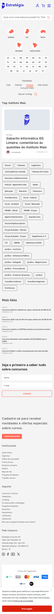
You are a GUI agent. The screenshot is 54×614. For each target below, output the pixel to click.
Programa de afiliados (10, 475)
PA (46, 62)
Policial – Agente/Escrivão (15, 185)
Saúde (35, 185)
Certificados (6, 515)
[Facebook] (8, 554)
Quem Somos (7, 453)
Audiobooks (6, 519)
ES (8, 62)
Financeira (37, 191)
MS (33, 62)
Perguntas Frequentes (10, 506)
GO (14, 62)
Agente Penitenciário (14, 217)
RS (18, 71)
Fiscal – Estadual (12, 204)
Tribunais (21, 165)
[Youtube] (13, 554)
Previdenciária (11, 198)
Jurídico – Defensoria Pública (17, 256)
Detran (8, 165)
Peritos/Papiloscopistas (15, 223)
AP (27, 58)
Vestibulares (6, 496)
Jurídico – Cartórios (13, 249)
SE (30, 71)
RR (11, 71)
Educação (9, 191)
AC (8, 58)
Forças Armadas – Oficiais (15, 230)
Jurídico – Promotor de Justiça (17, 275)
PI (20, 66)
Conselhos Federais (13, 281)
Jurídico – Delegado (13, 262)
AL (14, 58)
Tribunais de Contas (40, 172)
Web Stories (43, 85)
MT (39, 62)
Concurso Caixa (27, 88)
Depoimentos (7, 512)
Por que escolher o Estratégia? (13, 503)
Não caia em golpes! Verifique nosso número (19, 522)
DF (46, 58)
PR (27, 66)
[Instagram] (3, 554)
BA (33, 58)
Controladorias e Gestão (15, 172)
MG (27, 62)
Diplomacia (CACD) (33, 243)
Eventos (5, 468)
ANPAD (17, 243)
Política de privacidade (10, 459)
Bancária (23, 191)
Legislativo (36, 165)
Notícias (18, 85)
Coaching (5, 500)
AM (21, 58)
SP (36, 71)
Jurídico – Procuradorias (15, 268)
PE (14, 66)
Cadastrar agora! (12, 436)
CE (40, 58)
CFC (6, 243)
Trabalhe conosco (8, 478)
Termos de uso (7, 462)
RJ (33, 66)
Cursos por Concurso (10, 493)
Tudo (8, 85)
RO (46, 66)
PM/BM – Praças (30, 210)
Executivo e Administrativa (16, 178)
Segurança (6, 456)
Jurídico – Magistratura (37, 262)
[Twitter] (18, 554)
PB (8, 66)
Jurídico (39, 275)
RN (40, 66)
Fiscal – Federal (29, 198)
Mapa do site (7, 472)
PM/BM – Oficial (11, 210)
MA (21, 62)
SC (24, 71)
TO (43, 71)
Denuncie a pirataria (9, 465)
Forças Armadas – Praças (15, 236)
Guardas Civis (34, 217)
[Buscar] (48, 17)
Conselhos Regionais (36, 281)
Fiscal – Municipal (32, 204)
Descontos (6, 509)
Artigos (29, 85)
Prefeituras (10, 288)
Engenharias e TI (39, 236)
